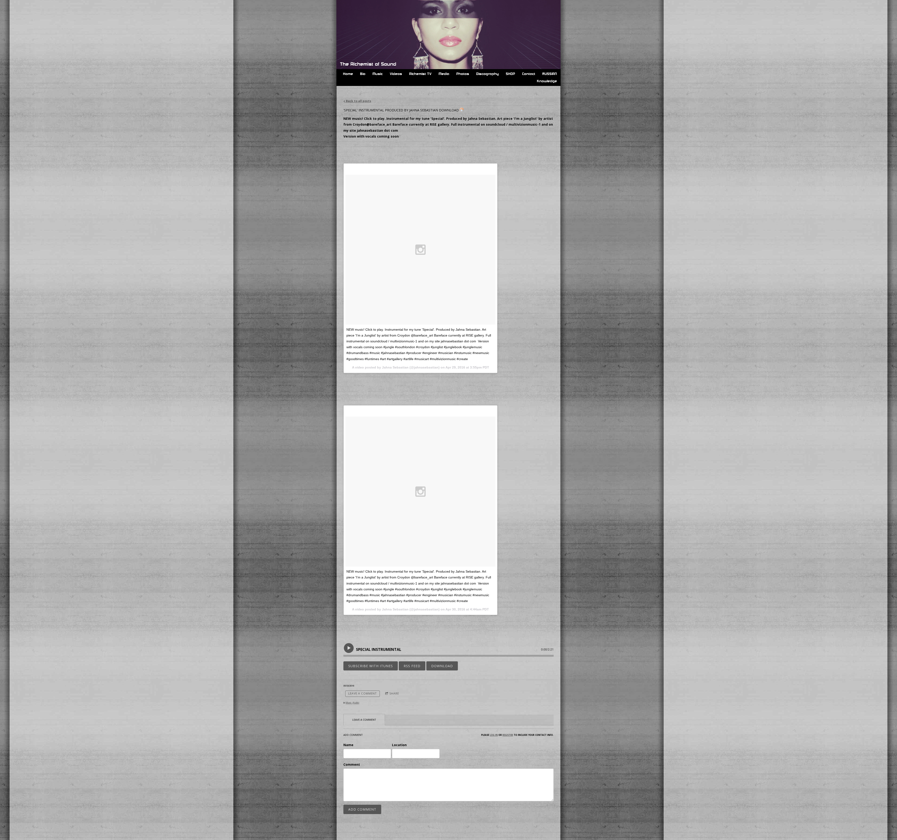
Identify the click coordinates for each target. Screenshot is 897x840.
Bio (363, 74)
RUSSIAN (549, 74)
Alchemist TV (420, 74)
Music (378, 74)
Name (348, 745)
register (507, 735)
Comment (351, 764)
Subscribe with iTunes (370, 666)
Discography (487, 74)
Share (394, 693)
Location (399, 745)
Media (444, 74)
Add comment (362, 809)
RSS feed (412, 666)
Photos (462, 74)
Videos (396, 74)
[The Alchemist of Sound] (371, 10)
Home (348, 74)
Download (442, 666)
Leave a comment (362, 693)
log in (494, 735)
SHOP (510, 74)
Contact (528, 74)
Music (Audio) (352, 702)
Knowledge (547, 81)
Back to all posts (358, 101)
